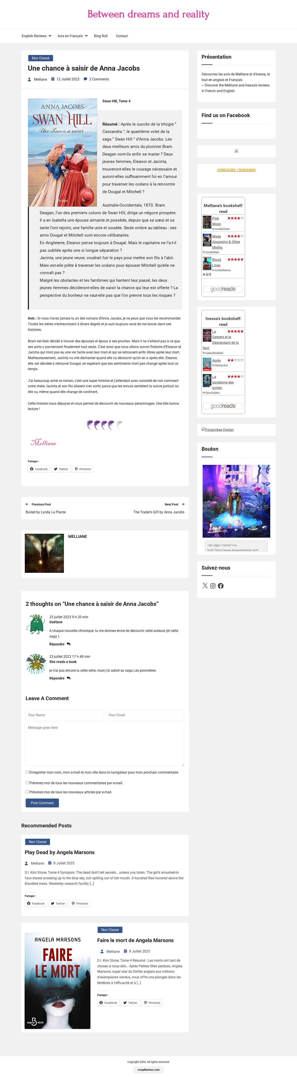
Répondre (57, 644)
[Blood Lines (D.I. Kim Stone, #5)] (207, 269)
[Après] (207, 370)
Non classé (40, 58)
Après (216, 360)
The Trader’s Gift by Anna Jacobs (158, 512)
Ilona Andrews (213, 392)
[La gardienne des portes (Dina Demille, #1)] (207, 386)
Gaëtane (56, 622)
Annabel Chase (222, 228)
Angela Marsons (223, 270)
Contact (122, 36)
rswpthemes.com (149, 1069)
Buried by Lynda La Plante (46, 512)
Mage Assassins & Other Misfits (226, 242)
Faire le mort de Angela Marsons (135, 940)
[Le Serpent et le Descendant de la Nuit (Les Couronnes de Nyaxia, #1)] (207, 340)
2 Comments (99, 79)
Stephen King (221, 365)
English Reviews (34, 36)
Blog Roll (101, 36)
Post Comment (42, 803)
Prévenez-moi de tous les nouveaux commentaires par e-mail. (76, 783)
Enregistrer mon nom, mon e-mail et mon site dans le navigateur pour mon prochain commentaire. (104, 772)
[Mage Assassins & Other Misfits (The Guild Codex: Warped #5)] (207, 245)
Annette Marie (212, 252)
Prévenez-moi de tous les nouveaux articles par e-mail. (70, 792)
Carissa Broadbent (214, 352)
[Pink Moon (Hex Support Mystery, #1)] (207, 227)
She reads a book (63, 662)
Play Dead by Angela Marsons (60, 852)
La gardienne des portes (223, 382)
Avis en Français (70, 36)
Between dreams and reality (149, 14)
